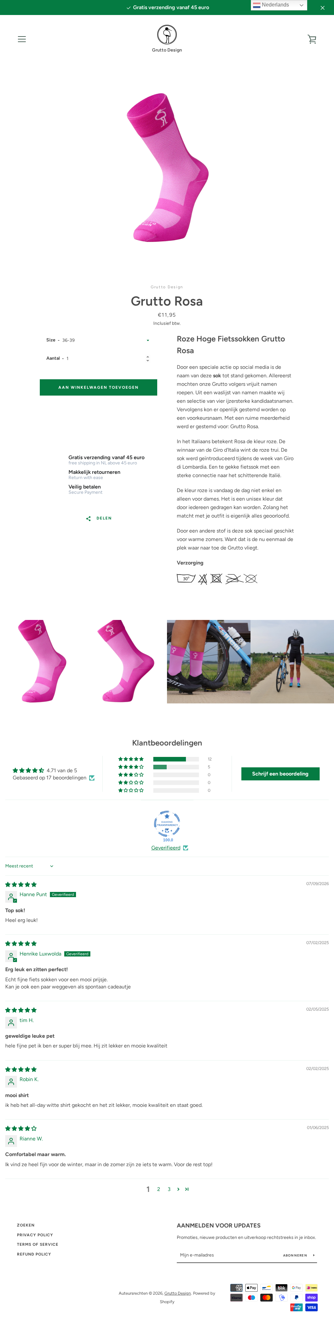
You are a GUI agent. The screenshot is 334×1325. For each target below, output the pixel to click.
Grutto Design (177, 1293)
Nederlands (275, 5)
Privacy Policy (35, 1235)
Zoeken (26, 1225)
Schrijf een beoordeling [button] (280, 774)
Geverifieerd (165, 848)
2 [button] (158, 1189)
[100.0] (167, 824)
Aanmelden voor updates (219, 1225)
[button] (131, 759)
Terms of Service (37, 1244)
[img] (21, 884)
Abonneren (296, 1255)
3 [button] (169, 1189)
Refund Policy (34, 1254)
